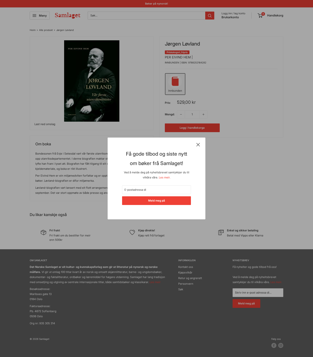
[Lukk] (198, 144)
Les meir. (164, 177)
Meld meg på (156, 200)
